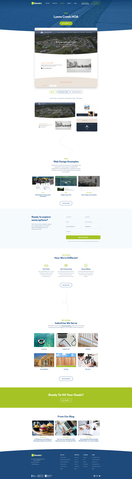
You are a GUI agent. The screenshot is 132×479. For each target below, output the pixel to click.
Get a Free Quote (83, 237)
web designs (75, 165)
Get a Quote (65, 400)
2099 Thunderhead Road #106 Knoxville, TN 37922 (38, 460)
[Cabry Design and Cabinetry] (89, 183)
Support (69, 3)
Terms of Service (94, 241)
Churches (76, 464)
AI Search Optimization (64, 461)
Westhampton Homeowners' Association (43, 195)
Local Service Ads (63, 466)
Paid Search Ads (63, 464)
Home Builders (44, 369)
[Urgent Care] (66, 339)
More (61, 468)
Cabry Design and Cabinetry (89, 195)
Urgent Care (66, 349)
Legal (93, 454)
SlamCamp (85, 466)
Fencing (66, 369)
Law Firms (89, 437)
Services (48, 3)
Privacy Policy (87, 241)
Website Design (77, 92)
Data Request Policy (95, 464)
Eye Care (87, 369)
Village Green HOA (66, 195)
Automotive (76, 461)
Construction (76, 466)
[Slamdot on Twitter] (99, 476)
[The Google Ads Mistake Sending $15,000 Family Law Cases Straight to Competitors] (89, 427)
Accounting (66, 437)
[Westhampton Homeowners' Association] (43, 183)
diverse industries (66, 325)
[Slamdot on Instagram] (97, 476)
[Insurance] (44, 339)
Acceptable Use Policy (96, 457)
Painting (88, 349)
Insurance (44, 349)
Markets (84, 461)
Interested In (88, 226)
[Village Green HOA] (66, 183)
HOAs (66, 13)
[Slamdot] (37, 3)
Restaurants (43, 437)
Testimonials (85, 464)
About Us (85, 457)
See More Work (66, 203)
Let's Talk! (96, 3)
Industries (54, 3)
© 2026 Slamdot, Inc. (35, 464)
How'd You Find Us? (70, 226)
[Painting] (88, 339)
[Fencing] (66, 360)
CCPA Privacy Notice (96, 459)
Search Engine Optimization (65, 459)
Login (75, 3)
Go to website (65, 23)
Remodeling (89, 192)
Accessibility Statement (96, 466)
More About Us (66, 285)
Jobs (84, 459)
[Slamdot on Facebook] (94, 476)
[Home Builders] (44, 360)
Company (62, 3)
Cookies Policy (94, 461)
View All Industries (66, 378)
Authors (75, 459)
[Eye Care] (88, 360)
